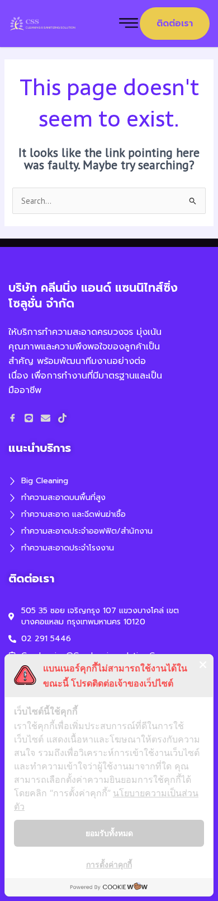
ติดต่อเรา (175, 23)
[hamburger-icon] (128, 23)
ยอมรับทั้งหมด (109, 833)
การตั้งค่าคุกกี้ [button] (109, 864)
